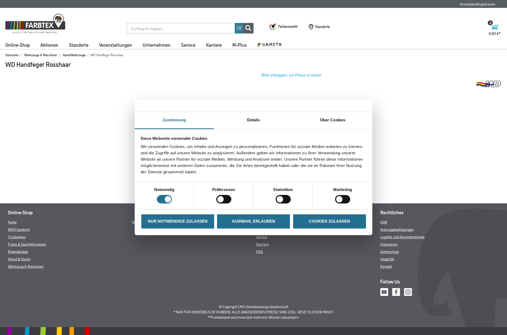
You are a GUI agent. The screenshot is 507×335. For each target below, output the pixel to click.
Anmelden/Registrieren (477, 3)
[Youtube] (384, 291)
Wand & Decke (19, 258)
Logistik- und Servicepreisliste (402, 236)
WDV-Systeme (19, 229)
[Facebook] (396, 291)
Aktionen (49, 44)
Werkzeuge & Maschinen (40, 54)
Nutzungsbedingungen (397, 229)
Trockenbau (17, 236)
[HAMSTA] (271, 44)
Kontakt (386, 266)
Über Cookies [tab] (332, 120)
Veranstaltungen (115, 44)
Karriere (214, 44)
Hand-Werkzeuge (74, 54)
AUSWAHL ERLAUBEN (253, 221)
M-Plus (239, 44)
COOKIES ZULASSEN (329, 221)
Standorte (78, 44)
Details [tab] (253, 120)
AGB (383, 221)
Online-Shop (17, 44)
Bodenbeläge (18, 251)
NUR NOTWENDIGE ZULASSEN (178, 221)
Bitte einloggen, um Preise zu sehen (291, 75)
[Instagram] (408, 291)
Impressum (389, 243)
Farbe (12, 221)
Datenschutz (389, 251)
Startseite (11, 54)
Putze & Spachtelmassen (27, 243)
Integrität (387, 258)
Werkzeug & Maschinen (26, 266)
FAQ (259, 251)
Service (188, 44)
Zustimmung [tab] (174, 120)
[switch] (225, 199)
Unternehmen (157, 44)
